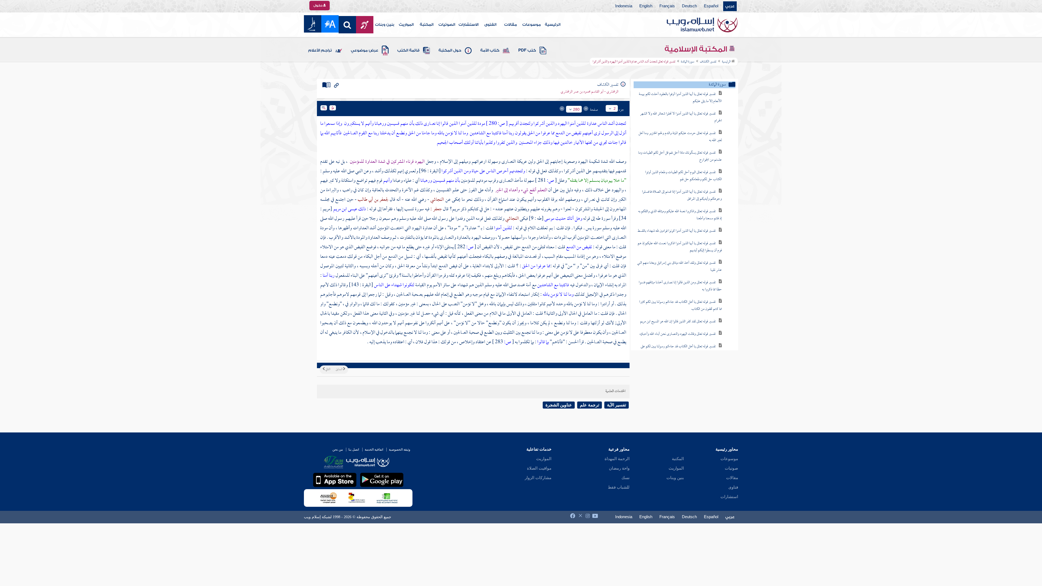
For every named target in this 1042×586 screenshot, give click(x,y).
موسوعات (531, 25)
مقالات (510, 25)
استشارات (729, 497)
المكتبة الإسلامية (697, 49)
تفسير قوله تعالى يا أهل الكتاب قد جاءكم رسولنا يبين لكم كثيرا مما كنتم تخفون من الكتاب (680, 305)
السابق (339, 369)
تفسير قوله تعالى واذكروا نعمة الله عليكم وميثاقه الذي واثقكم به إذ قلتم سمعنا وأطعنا (680, 215)
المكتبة (426, 25)
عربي (730, 6)
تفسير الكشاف (708, 61)
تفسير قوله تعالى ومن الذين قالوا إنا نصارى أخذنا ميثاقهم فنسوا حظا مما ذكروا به (680, 286)
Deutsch (689, 6)
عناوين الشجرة (558, 405)
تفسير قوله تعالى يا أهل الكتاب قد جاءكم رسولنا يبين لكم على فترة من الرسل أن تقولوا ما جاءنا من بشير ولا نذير (681, 350)
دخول (318, 5)
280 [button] (576, 109)
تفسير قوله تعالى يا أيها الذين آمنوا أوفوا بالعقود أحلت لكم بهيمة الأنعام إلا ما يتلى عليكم (680, 97)
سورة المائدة (687, 61)
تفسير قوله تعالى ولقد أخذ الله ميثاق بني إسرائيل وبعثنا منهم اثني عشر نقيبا (679, 266)
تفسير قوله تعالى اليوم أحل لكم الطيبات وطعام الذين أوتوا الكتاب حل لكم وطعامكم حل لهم (683, 175)
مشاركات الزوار (538, 478)
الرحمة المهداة (617, 459)
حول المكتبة (450, 50)
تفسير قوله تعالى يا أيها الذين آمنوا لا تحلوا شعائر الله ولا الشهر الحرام (681, 117)
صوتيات (731, 468)
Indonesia (623, 6)
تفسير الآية (616, 405)
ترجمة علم (589, 405)
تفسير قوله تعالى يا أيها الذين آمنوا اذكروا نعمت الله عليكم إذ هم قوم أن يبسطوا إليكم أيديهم (680, 247)
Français (667, 6)
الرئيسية (552, 25)
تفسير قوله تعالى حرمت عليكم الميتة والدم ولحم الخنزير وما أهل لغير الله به (680, 136)
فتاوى (733, 487)
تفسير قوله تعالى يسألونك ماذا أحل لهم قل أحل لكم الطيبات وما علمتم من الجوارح (680, 156)
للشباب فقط (619, 487)
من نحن (337, 449)
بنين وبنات (384, 25)
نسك (625, 478)
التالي (327, 369)
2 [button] (615, 108)
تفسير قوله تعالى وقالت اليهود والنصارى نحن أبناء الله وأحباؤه (678, 334)
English (645, 6)
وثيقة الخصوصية (399, 449)
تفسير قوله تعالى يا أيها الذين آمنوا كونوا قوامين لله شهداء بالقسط (676, 231)
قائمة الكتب (408, 50)
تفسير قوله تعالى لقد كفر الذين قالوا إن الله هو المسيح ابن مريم (678, 322)
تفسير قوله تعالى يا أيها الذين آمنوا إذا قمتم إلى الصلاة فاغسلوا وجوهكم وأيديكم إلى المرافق (682, 195)
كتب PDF (527, 50)
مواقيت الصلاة (539, 468)
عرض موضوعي (364, 50)
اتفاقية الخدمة (374, 449)
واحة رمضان (619, 468)
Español (711, 6)
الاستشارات (468, 25)
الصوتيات (447, 25)
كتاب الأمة (489, 50)
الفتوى (490, 25)
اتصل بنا (353, 449)
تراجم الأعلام (320, 50)
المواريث (406, 25)
